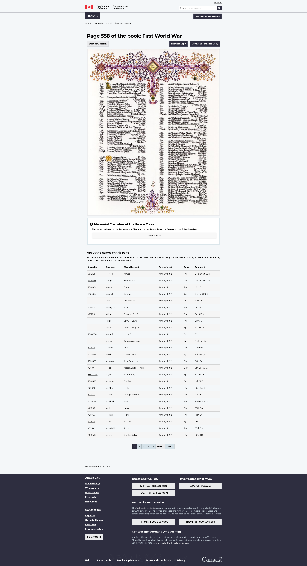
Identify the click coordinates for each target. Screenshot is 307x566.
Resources (91, 501)
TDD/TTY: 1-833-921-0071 (153, 493)
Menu (91, 16)
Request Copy (178, 44)
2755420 (92, 361)
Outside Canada (94, 520)
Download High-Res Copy (205, 44)
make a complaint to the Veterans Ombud (170, 543)
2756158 (92, 401)
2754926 (92, 354)
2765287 (92, 307)
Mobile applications (128, 560)
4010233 (92, 280)
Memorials (99, 23)
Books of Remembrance (119, 23)
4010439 (92, 435)
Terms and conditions (158, 560)
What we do (92, 492)
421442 (91, 348)
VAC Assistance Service (146, 508)
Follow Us (95, 538)
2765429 (92, 381)
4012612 (91, 408)
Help (87, 560)
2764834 (92, 334)
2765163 (92, 287)
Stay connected (94, 529)
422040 (91, 388)
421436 (91, 421)
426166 (91, 368)
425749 (91, 415)
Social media (103, 560)
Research (90, 497)
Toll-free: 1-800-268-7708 (153, 522)
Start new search (98, 44)
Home (88, 23)
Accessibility (92, 483)
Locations (90, 524)
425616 (91, 428)
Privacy (181, 560)
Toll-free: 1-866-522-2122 (154, 486)
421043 (91, 395)
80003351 (92, 374)
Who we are (92, 488)
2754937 (92, 294)
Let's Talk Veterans (200, 486)
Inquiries (90, 515)
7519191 (91, 274)
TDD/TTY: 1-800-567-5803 (200, 522)
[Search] (219, 8)
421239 (91, 314)
